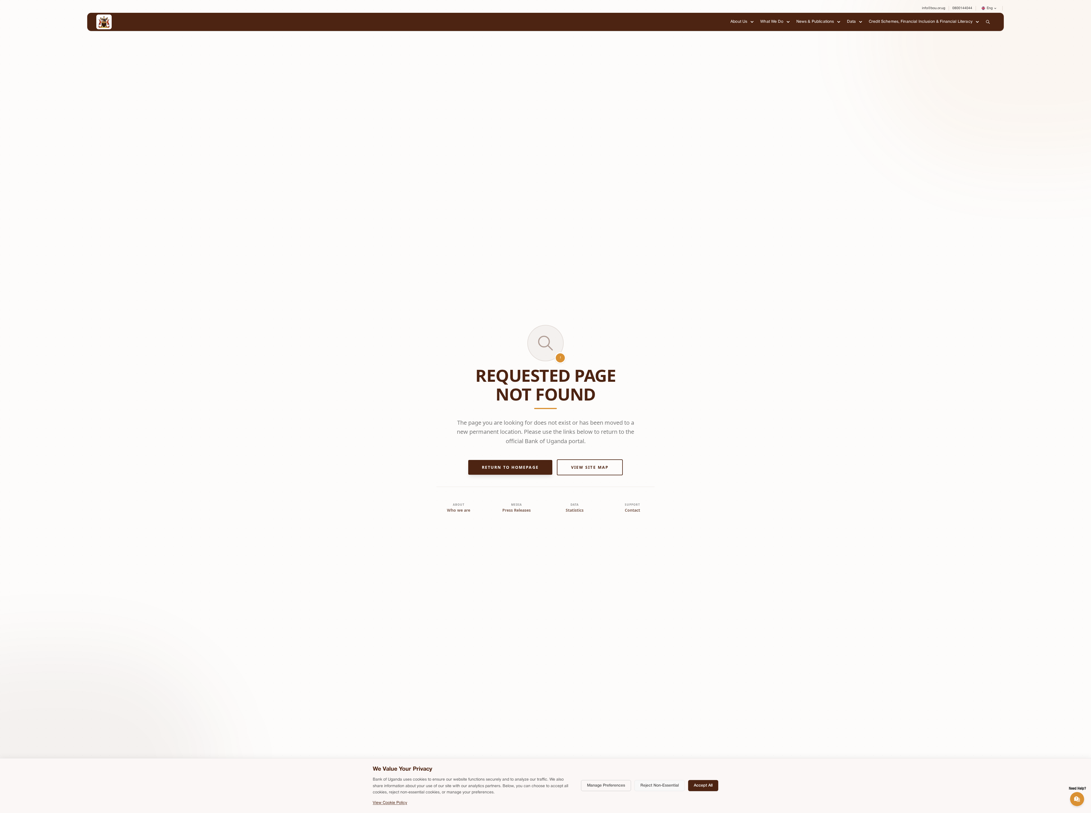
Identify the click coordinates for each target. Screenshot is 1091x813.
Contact (632, 510)
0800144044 (962, 8)
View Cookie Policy (390, 803)
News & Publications (815, 22)
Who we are (458, 510)
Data (851, 22)
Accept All (703, 785)
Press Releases (516, 510)
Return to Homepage (510, 467)
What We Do (771, 22)
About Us (738, 22)
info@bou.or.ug (933, 8)
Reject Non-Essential (659, 785)
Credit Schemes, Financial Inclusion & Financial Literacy (921, 22)
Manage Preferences (606, 785)
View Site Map (590, 467)
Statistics (575, 510)
